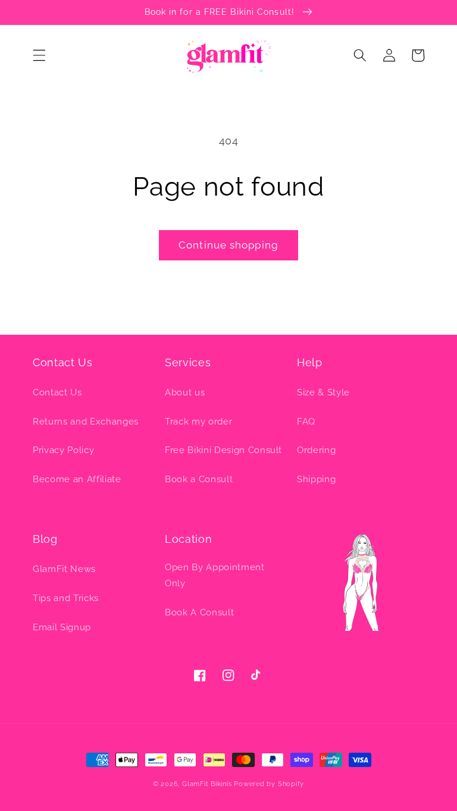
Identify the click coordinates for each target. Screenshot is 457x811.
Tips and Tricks (66, 598)
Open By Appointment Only (215, 575)
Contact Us (57, 392)
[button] (39, 55)
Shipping (316, 479)
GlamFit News (64, 569)
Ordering (316, 450)
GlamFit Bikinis (207, 784)
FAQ (306, 421)
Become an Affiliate (77, 479)
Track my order (198, 421)
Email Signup (62, 627)
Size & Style (323, 392)
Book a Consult (199, 479)
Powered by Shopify (269, 784)
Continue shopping (228, 245)
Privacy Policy (63, 450)
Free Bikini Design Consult (223, 450)
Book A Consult (199, 612)
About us (185, 392)
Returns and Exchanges (86, 421)
